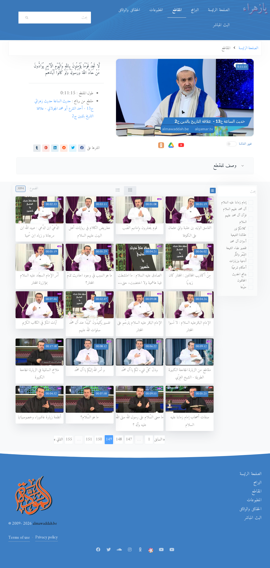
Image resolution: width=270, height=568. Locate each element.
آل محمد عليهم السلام (235, 209)
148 (119, 439)
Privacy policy (46, 537)
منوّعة (243, 287)
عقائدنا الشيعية (239, 235)
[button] (213, 190)
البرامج (195, 10)
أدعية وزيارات (238, 261)
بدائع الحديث (239, 274)
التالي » (58, 439)
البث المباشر (221, 25)
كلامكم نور (240, 229)
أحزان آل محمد (238, 241)
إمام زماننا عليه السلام (234, 202)
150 (99, 439)
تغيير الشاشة (245, 144)
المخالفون (241, 281)
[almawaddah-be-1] (161, 550)
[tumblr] (37, 148)
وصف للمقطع (225, 165)
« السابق (159, 439)
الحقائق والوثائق (129, 10)
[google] (46, 148)
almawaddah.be (44, 523)
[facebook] (81, 148)
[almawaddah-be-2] (172, 550)
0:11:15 (242, 67)
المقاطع (176, 10)
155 (69, 439)
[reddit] (64, 148)
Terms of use (19, 537)
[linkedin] (55, 148)
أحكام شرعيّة (239, 268)
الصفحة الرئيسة (218, 10)
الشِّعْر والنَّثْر (240, 255)
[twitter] (72, 148)
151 (89, 439)
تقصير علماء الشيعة (236, 248)
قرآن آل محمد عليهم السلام (236, 218)
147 (129, 439)
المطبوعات (156, 10)
